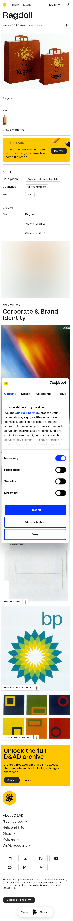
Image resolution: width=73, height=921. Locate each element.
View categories (14, 129)
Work (6, 25)
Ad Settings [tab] (43, 393)
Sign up (11, 780)
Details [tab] (25, 393)
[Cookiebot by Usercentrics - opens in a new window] (50, 383)
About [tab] (61, 393)
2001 (30, 194)
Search (44, 912)
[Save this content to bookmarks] (67, 25)
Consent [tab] (10, 393)
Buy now (59, 151)
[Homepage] (34, 912)
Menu (24, 912)
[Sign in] (68, 5)
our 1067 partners (27, 412)
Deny (35, 534)
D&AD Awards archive (26, 25)
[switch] (60, 470)
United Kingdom (36, 187)
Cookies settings (16, 900)
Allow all (35, 509)
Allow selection (35, 522)
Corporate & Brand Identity (42, 179)
